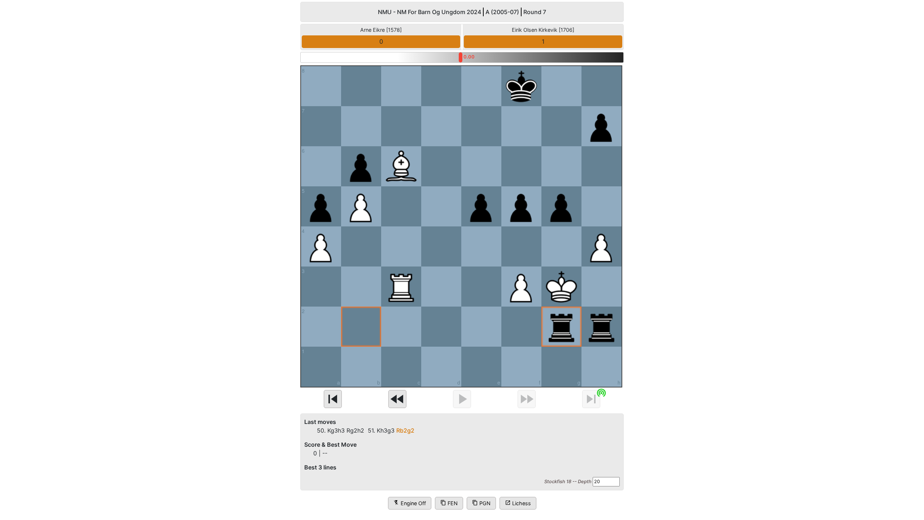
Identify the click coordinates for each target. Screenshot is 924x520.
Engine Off (409, 503)
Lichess (518, 503)
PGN (481, 503)
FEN (449, 503)
